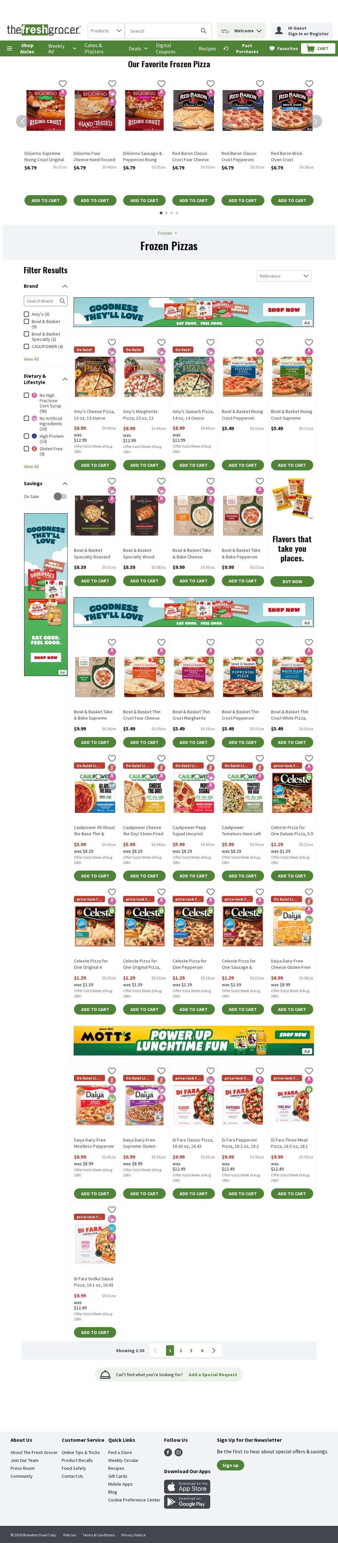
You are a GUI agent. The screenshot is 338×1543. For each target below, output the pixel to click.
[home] (45, 30)
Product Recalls (77, 1460)
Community (22, 1476)
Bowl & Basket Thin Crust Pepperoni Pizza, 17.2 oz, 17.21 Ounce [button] (243, 715)
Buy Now (292, 581)
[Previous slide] (22, 121)
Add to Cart (46, 200)
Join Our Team (25, 1460)
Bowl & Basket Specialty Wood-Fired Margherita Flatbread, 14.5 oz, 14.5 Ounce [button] (144, 553)
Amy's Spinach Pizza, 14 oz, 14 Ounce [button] (194, 414)
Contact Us (72, 1476)
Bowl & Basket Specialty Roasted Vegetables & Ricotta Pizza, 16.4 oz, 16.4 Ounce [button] (95, 553)
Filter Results (46, 270)
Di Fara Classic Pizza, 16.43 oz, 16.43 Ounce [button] (194, 1143)
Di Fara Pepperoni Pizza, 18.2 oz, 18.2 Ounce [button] (243, 1143)
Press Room (23, 1468)
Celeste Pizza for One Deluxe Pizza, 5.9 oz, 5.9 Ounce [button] (292, 831)
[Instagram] (179, 1454)
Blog (112, 1492)
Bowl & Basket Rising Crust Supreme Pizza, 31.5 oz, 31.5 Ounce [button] (292, 415)
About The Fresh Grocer (34, 1452)
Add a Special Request (213, 1375)
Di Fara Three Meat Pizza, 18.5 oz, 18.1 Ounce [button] (292, 1143)
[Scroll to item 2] (166, 213)
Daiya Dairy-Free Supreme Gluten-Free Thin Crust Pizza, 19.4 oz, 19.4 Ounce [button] (144, 1143)
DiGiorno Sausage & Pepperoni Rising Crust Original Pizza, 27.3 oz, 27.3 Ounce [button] (144, 156)
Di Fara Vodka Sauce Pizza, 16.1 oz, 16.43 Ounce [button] (95, 1282)
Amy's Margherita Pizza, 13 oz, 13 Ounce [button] (144, 415)
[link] (243, 48)
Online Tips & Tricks (81, 1452)
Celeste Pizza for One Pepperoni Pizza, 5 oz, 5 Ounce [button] (194, 964)
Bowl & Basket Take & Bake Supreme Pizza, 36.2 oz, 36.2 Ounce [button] (95, 715)
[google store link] (187, 1506)
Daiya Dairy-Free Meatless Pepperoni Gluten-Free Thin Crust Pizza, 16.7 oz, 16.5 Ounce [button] (95, 1143)
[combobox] (106, 31)
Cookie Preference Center (134, 1500)
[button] (259, 29)
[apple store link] (187, 1491)
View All (31, 359)
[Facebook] (168, 1454)
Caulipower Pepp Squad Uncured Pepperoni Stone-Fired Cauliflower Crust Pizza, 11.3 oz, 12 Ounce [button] (194, 831)
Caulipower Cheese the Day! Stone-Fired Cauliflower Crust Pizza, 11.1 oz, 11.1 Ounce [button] (144, 831)
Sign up (230, 1465)
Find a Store (120, 1452)
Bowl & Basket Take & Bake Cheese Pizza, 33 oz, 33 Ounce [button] (194, 553)
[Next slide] (315, 121)
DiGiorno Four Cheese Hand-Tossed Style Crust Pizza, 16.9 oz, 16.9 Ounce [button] (95, 156)
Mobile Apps (120, 1484)
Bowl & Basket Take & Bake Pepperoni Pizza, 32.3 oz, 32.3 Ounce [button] (243, 553)
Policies (69, 1534)
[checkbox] (62, 84)
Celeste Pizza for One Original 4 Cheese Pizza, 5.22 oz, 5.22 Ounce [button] (95, 964)
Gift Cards (117, 1476)
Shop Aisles (27, 48)
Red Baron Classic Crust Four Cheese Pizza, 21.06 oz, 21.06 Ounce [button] (193, 156)
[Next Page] (215, 1350)
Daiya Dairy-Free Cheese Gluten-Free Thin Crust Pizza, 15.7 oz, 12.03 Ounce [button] (292, 964)
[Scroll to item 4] (177, 213)
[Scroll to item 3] (171, 213)
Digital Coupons (166, 48)
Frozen (165, 233)
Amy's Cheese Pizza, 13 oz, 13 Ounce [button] (95, 414)
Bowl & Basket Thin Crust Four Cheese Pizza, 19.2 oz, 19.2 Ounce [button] (144, 715)
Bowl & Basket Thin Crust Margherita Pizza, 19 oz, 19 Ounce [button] (194, 715)
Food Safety (74, 1468)
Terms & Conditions (99, 1534)
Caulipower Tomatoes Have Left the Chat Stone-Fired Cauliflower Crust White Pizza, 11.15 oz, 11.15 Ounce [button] (243, 831)
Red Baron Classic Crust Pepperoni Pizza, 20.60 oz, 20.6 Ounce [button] (242, 156)
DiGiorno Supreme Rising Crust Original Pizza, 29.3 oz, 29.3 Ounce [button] (45, 156)
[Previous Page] (156, 1350)
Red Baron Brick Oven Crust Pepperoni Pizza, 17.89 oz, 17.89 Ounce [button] (292, 156)
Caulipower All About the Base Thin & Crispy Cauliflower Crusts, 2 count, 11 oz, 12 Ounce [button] (95, 831)
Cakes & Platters (94, 48)
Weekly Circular (123, 1460)
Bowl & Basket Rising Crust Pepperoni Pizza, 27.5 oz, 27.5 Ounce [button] (243, 415)
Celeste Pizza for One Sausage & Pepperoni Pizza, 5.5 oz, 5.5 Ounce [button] (243, 964)
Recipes (207, 48)
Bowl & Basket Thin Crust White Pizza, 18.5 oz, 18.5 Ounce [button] (292, 715)
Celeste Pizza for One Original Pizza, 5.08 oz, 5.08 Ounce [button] (144, 964)
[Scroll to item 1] (161, 213)
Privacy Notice (133, 1534)
